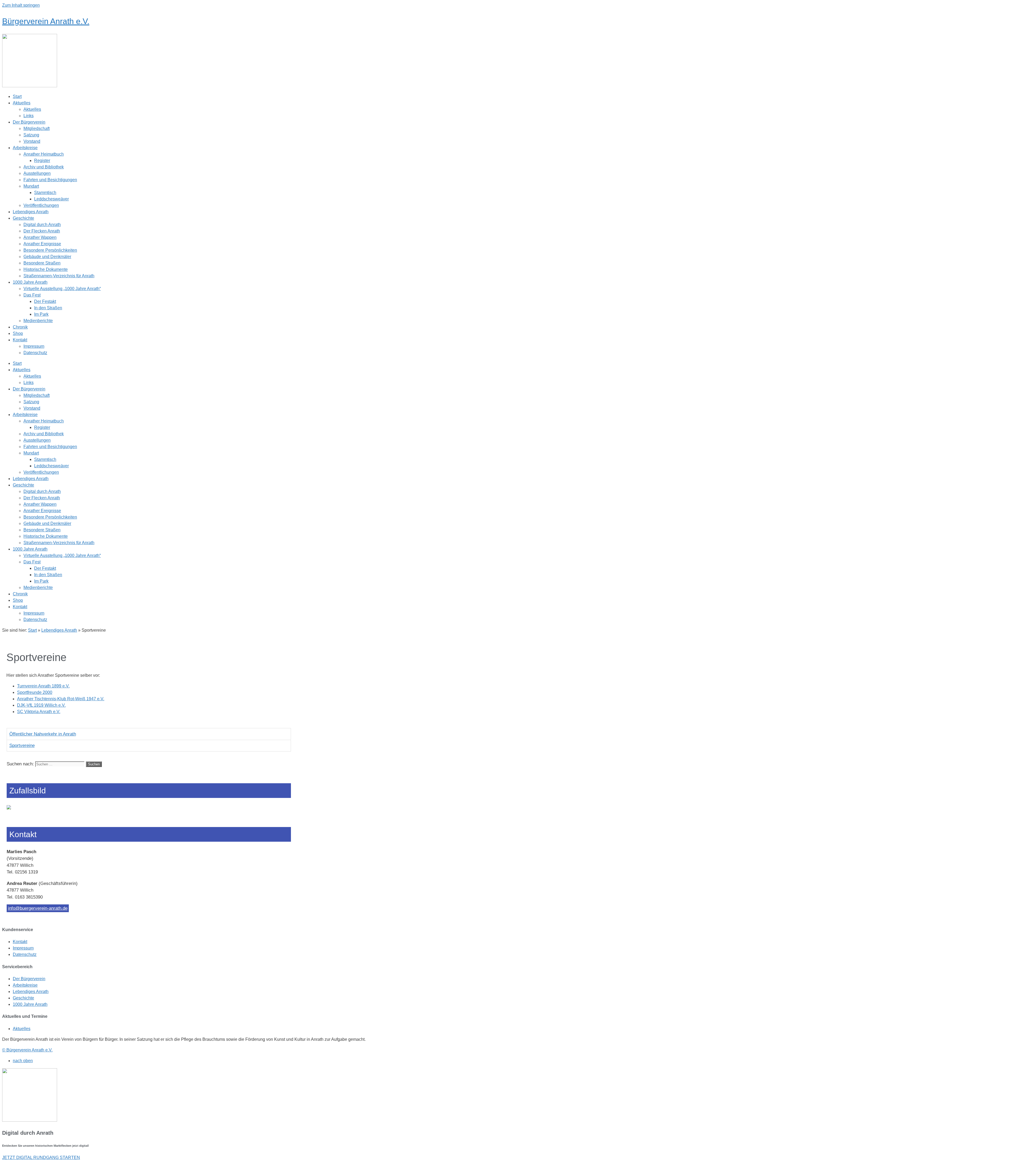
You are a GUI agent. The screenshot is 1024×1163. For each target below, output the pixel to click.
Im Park (41, 314)
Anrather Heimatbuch (43, 154)
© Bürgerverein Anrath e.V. (27, 1050)
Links (28, 115)
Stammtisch (45, 192)
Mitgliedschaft (36, 128)
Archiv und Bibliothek (43, 167)
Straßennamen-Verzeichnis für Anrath (58, 276)
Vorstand (31, 141)
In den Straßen (48, 308)
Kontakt (20, 340)
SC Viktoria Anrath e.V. (38, 711)
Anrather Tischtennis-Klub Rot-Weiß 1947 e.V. (60, 699)
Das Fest (32, 295)
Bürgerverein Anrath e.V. (45, 21)
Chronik (20, 327)
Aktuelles (21, 103)
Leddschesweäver (51, 199)
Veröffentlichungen (41, 205)
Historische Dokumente (45, 269)
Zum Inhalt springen (21, 5)
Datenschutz (35, 352)
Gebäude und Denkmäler (47, 256)
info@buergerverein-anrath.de (37, 908)
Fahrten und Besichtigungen (50, 179)
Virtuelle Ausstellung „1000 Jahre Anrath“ (62, 288)
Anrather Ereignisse (42, 244)
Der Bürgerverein (29, 122)
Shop (18, 333)
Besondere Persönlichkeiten (50, 250)
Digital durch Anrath (42, 224)
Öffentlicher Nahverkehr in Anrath (42, 734)
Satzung (31, 135)
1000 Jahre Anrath (30, 282)
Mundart (31, 186)
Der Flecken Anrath (41, 231)
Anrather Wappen (40, 237)
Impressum (33, 346)
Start (17, 96)
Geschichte (23, 218)
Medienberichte (38, 320)
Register (42, 160)
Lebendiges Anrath (31, 211)
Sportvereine (22, 745)
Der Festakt (45, 301)
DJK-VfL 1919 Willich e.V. (41, 705)
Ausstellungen (37, 173)
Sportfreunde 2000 (34, 692)
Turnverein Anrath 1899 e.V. (43, 686)
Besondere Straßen (42, 263)
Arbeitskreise (25, 147)
